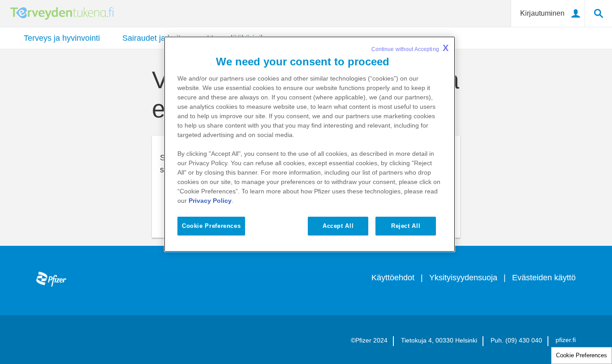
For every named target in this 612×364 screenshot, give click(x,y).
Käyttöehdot (392, 277)
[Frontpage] (51, 276)
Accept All (338, 226)
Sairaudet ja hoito (153, 38)
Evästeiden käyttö (544, 277)
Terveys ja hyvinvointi (62, 38)
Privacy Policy (210, 200)
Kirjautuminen (542, 13)
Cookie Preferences (581, 355)
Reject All (405, 226)
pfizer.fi (566, 339)
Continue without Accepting (409, 48)
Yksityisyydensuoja (463, 277)
